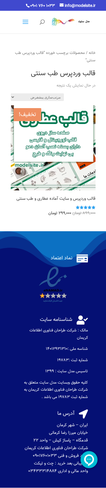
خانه (92, 53)
